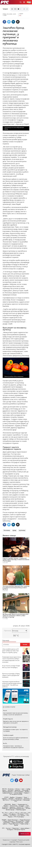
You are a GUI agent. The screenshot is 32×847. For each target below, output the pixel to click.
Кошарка (19, 797)
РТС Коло (13, 815)
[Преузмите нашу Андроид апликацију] (16, 766)
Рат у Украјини (18, 791)
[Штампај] (18, 22)
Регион (17, 789)
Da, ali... (5, 710)
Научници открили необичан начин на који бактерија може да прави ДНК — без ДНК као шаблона (12, 684)
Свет (23, 789)
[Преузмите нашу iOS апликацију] (16, 761)
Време (27, 791)
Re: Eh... (5, 743)
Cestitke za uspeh (8, 735)
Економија (25, 790)
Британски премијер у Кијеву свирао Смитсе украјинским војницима (11, 675)
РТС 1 (6, 813)
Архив (16, 825)
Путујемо (21, 806)
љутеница (22, 530)
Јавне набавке (24, 828)
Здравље (12, 807)
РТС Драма (12, 814)
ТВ (3, 813)
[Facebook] (4, 22)
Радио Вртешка (14, 824)
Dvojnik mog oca (8, 719)
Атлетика (27, 798)
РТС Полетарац (19, 817)
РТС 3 (17, 813)
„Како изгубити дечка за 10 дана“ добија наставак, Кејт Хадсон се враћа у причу (10, 650)
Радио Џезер (24, 824)
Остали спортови (16, 800)
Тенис (25, 797)
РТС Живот (21, 814)
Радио (4, 820)
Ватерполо (18, 798)
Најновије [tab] (5, 640)
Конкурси (10, 829)
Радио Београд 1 (13, 820)
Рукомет (11, 798)
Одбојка (4, 798)
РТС (3, 828)
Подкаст (26, 793)
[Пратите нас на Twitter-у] (12, 780)
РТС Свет (23, 813)
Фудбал (12, 797)
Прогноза (7, 631)
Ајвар (14, 530)
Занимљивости (22, 804)
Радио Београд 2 (25, 820)
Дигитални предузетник (16, 808)
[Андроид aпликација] (16, 696)
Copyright (14, 840)
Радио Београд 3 (9, 821)
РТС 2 (12, 813)
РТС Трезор (21, 815)
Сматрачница (18, 793)
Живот (14, 804)
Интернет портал (19, 829)
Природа (5, 808)
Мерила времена (7, 791)
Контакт (8, 828)
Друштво (17, 790)
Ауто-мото (6, 800)
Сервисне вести (7, 793)
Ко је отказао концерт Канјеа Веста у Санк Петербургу (11, 666)
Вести (4, 789)
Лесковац (7, 530)
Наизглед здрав (21, 809)
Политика (11, 789)
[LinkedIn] (13, 22)
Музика (6, 806)
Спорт (6, 797)
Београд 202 (20, 821)
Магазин (8, 804)
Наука (27, 807)
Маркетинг (15, 828)
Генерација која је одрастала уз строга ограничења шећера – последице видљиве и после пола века (11, 659)
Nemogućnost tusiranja (10, 727)
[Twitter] (9, 22)
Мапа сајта (25, 834)
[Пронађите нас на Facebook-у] (16, 780)
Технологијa (13, 806)
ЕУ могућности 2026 (16, 794)
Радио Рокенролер (17, 822)
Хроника (10, 790)
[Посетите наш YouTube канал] (21, 780)
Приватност (6, 840)
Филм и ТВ (20, 807)
